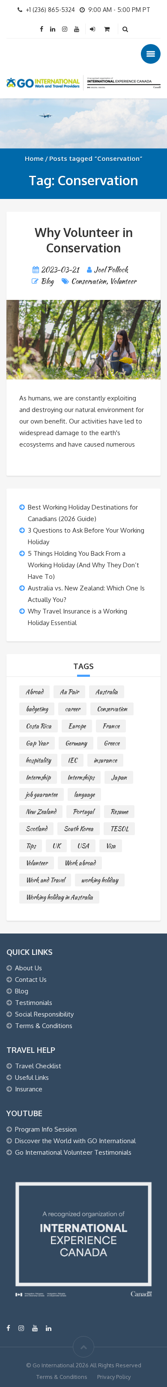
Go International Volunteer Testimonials (73, 1152)
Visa (111, 846)
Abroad (34, 692)
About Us (28, 968)
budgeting (37, 709)
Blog (47, 281)
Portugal (83, 811)
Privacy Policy (114, 1376)
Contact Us (31, 979)
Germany (76, 743)
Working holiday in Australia (59, 897)
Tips (31, 846)
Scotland (36, 828)
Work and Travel (45, 880)
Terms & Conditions (43, 1026)
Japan (119, 777)
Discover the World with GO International (75, 1141)
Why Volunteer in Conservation (84, 240)
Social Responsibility (44, 1014)
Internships (80, 777)
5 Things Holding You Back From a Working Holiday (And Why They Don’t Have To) (83, 565)
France (110, 726)
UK (56, 846)
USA (83, 846)
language (84, 794)
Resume (119, 811)
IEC (72, 760)
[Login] (93, 29)
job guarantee (41, 794)
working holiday (99, 880)
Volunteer (123, 281)
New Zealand (41, 811)
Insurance (28, 1089)
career (72, 709)
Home (34, 158)
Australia (106, 692)
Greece (111, 743)
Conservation (88, 281)
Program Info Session (46, 1129)
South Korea (78, 828)
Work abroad (79, 863)
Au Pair (69, 692)
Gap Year (37, 743)
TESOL (119, 828)
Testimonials (33, 1003)
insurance (105, 760)
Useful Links (32, 1077)
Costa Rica (38, 726)
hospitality (38, 760)
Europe (77, 726)
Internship (38, 777)
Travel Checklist (38, 1066)
